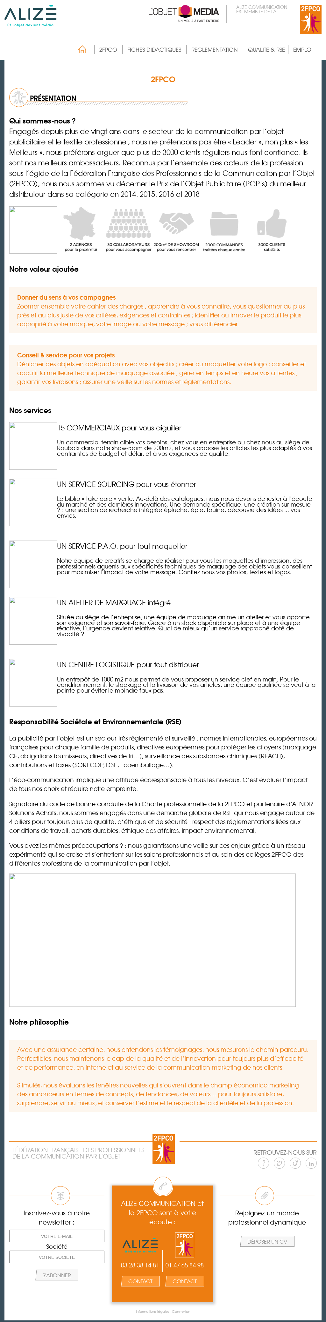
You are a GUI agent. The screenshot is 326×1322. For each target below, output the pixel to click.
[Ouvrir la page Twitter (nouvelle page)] (279, 1163)
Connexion (181, 1311)
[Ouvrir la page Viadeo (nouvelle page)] (295, 1163)
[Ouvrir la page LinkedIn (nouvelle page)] (311, 1163)
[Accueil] (79, 49)
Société (56, 1246)
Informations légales (152, 1311)
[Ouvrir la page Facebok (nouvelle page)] (263, 1163)
